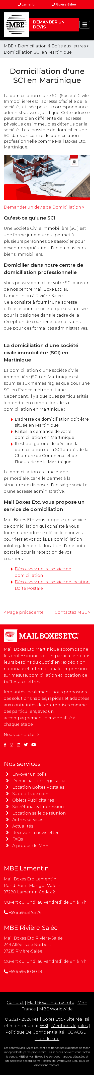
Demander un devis (49, 24)
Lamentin (29, 4)
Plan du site (47, 1038)
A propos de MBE (30, 845)
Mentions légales (69, 1025)
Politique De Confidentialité (34, 1032)
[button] (84, 24)
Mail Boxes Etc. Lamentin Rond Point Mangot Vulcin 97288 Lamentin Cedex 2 (32, 885)
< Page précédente (24, 612)
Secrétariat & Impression (38, 806)
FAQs (17, 839)
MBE (9, 46)
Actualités (22, 826)
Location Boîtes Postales (38, 787)
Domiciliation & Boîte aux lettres (52, 46)
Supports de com (30, 793)
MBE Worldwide (56, 1009)
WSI (44, 1025)
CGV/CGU (76, 1032)
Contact (15, 1002)
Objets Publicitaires (33, 800)
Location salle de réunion (39, 813)
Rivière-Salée (65, 4)
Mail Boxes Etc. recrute (50, 1002)
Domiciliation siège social (39, 780)
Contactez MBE (72, 612)
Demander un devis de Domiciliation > (44, 207)
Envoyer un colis (29, 774)
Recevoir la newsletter (35, 832)
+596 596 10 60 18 (25, 971)
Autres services (27, 819)
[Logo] (16, 24)
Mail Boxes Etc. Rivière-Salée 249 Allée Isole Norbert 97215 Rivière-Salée (33, 945)
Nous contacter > (21, 734)
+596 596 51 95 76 (25, 912)
